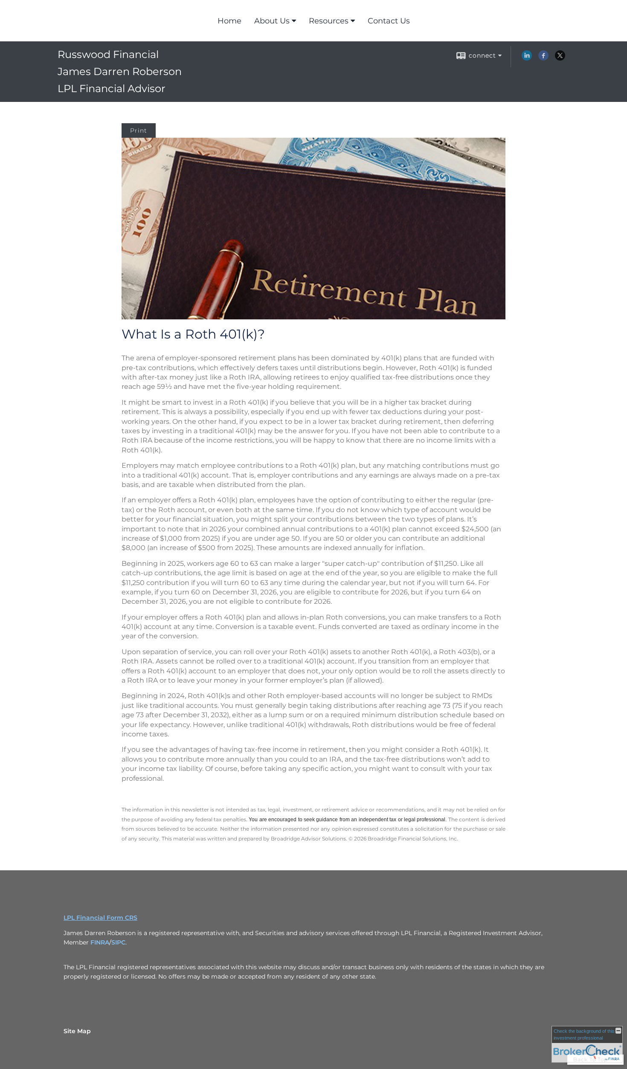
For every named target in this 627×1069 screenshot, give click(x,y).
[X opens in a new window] (560, 58)
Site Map (77, 1031)
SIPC (118, 942)
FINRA (99, 942)
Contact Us (389, 21)
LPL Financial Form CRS (100, 917)
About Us (272, 21)
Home (229, 21)
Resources (328, 21)
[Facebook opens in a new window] (543, 58)
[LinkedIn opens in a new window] (527, 58)
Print (138, 130)
